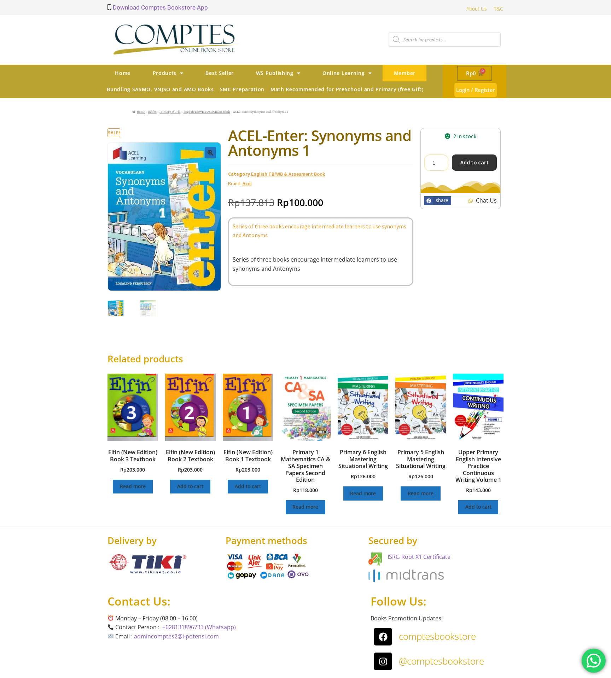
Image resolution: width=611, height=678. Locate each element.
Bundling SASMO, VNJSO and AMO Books (160, 89)
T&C (498, 8)
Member (404, 73)
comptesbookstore (437, 636)
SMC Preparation (242, 89)
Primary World (169, 111)
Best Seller (219, 73)
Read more (133, 486)
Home (122, 73)
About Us (476, 8)
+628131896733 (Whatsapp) (199, 627)
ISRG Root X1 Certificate (419, 557)
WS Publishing (274, 73)
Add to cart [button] (190, 486)
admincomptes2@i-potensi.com (176, 636)
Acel (247, 183)
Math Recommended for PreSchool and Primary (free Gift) (347, 89)
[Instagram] (383, 661)
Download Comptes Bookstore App (159, 7)
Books (152, 111)
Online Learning (343, 73)
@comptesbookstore (441, 661)
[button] (210, 152)
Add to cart (474, 162)
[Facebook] (383, 636)
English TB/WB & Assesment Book (207, 111)
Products (165, 73)
